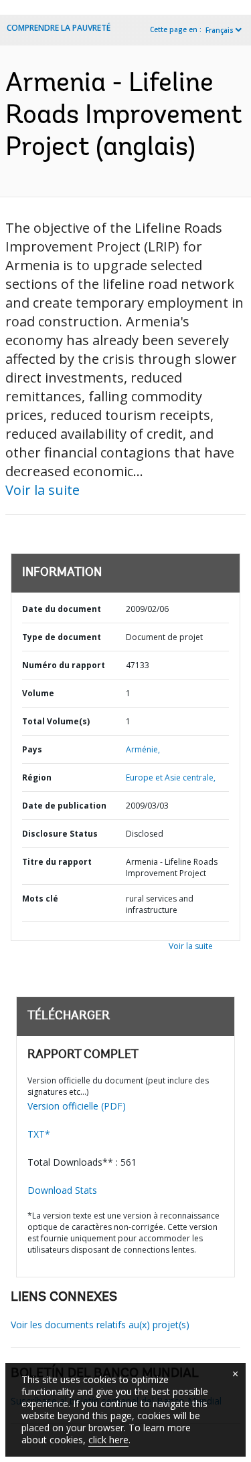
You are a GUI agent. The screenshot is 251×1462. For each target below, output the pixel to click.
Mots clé (40, 898)
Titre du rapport (57, 861)
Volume (38, 693)
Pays (32, 749)
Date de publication (64, 805)
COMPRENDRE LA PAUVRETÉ (58, 27)
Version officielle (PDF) (76, 1106)
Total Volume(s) (56, 721)
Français (219, 30)
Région (37, 777)
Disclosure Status (60, 833)
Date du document (61, 609)
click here (108, 1439)
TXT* (38, 1134)
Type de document (61, 637)
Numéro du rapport (63, 665)
